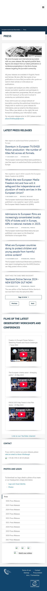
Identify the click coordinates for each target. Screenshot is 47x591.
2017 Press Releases (13, 540)
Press (6, 497)
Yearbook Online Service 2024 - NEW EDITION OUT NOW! (21, 281)
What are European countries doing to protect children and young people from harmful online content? (21, 250)
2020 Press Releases (13, 527)
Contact (37, 570)
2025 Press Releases (13, 505)
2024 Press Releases (13, 510)
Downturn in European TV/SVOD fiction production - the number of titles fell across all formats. (23, 150)
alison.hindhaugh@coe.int (14, 119)
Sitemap (26, 573)
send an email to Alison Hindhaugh (17, 454)
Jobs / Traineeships (32, 575)
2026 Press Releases (13, 501)
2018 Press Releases (13, 535)
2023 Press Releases (13, 514)
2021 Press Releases (13, 522)
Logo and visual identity (16, 484)
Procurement (37, 573)
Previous (14, 303)
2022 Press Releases (13, 518)
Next (32, 303)
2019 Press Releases (13, 531)
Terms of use (26, 570)
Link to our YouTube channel (23, 436)
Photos (10, 487)
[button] (23, 297)
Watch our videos (25, 553)
